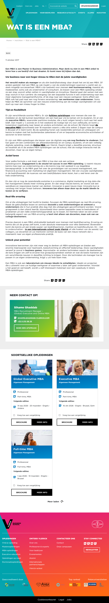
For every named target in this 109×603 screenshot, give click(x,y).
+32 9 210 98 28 (25, 321)
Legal (61, 599)
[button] (90, 44)
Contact (19, 6)
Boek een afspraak (26, 328)
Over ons (28, 6)
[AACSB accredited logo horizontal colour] (9, 586)
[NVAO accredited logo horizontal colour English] (61, 586)
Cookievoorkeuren (47, 599)
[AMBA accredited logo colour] (43, 586)
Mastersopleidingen (11, 546)
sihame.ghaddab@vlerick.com (33, 318)
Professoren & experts (39, 546)
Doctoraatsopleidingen (12, 562)
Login (103, 6)
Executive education (11, 554)
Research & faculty (66, 13)
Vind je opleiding (9, 543)
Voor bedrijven (47, 13)
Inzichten (101, 13)
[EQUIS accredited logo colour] (25, 586)
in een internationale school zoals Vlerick (46, 229)
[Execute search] (75, 6)
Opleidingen (31, 13)
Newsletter (92, 550)
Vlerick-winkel (35, 568)
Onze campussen (64, 546)
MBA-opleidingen (10, 550)
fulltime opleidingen (59, 115)
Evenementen (35, 554)
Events (81, 13)
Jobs (36, 6)
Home (9, 40)
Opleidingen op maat (11, 558)
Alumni (90, 13)
